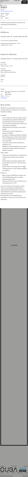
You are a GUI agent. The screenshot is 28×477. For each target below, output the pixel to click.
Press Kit (13, 472)
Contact (7, 472)
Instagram (2, 466)
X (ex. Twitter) (14, 466)
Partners (2, 472)
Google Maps (3, 97)
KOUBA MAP (17, 0)
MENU (24, 2)
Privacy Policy (20, 472)
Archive (26, 472)
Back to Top (25, 475)
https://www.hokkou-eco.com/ (6, 11)
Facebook (26, 466)
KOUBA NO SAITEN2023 (4, 1)
